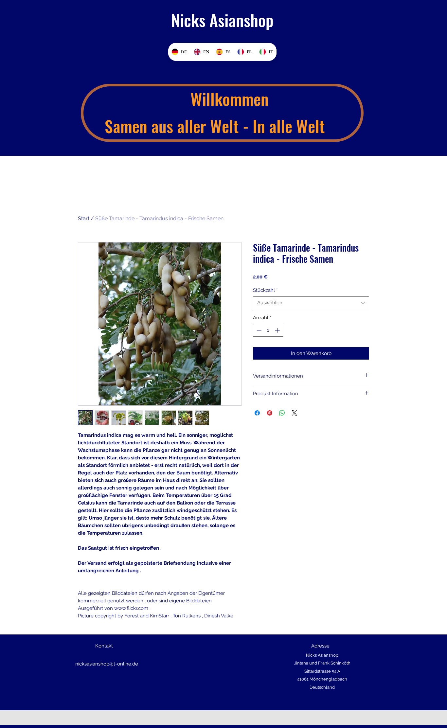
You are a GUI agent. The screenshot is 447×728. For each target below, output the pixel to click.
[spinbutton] (268, 330)
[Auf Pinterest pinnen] (270, 413)
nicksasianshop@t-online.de (106, 664)
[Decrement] (258, 330)
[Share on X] (294, 413)
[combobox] (311, 302)
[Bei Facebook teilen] (257, 413)
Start (83, 218)
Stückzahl (265, 290)
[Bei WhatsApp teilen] (282, 413)
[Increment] (278, 330)
